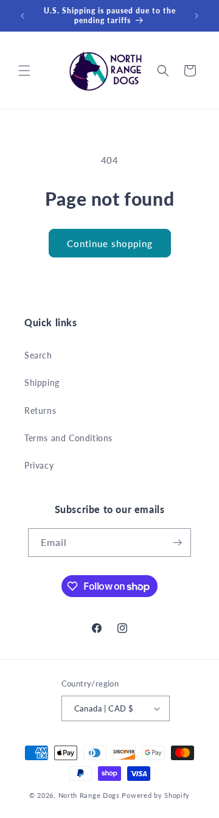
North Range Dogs (89, 795)
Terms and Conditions (68, 438)
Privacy (39, 465)
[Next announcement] (196, 15)
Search (38, 355)
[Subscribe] (177, 542)
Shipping (42, 382)
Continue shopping (110, 243)
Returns (40, 410)
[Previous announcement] (22, 15)
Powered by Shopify (156, 795)
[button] (24, 70)
